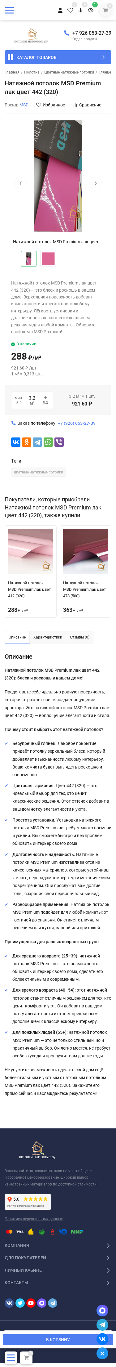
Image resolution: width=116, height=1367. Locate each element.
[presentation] (20, 183)
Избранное (54, 104)
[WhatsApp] (48, 442)
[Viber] (59, 442)
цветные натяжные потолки (38, 472)
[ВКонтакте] (15, 442)
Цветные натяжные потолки (69, 72)
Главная (12, 72)
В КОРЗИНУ (58, 1339)
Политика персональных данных (34, 1219)
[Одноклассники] (26, 442)
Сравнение (90, 104)
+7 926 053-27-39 (91, 33)
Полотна (32, 72)
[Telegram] (37, 442)
